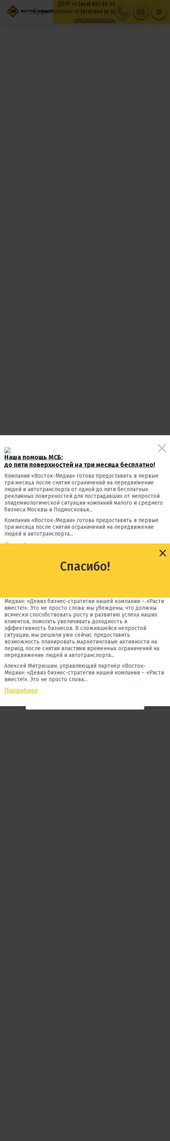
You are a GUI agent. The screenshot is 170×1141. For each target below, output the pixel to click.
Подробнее (21, 690)
